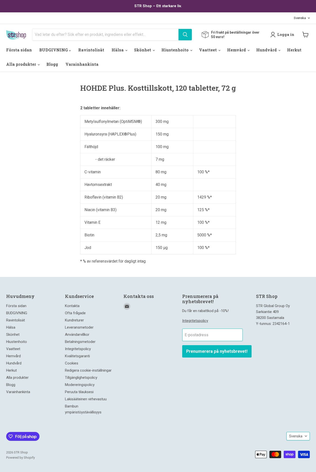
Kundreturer (74, 320)
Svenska (300, 18)
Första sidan (19, 49)
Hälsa (118, 49)
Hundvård (267, 49)
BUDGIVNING (54, 49)
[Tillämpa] (185, 34)
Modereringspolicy (80, 384)
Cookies (71, 363)
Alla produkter (21, 64)
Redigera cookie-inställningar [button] (88, 370)
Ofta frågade (75, 313)
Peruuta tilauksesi (79, 392)
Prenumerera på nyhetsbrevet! (217, 351)
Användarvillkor (77, 334)
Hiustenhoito (175, 49)
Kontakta (72, 306)
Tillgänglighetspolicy (81, 377)
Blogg (52, 64)
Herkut (294, 49)
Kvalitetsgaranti (77, 356)
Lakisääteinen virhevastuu (86, 399)
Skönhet (143, 49)
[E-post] (126, 306)
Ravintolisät (91, 49)
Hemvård (237, 49)
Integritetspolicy (78, 349)
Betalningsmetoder (80, 341)
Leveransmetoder (79, 327)
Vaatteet (208, 49)
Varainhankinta (82, 64)
